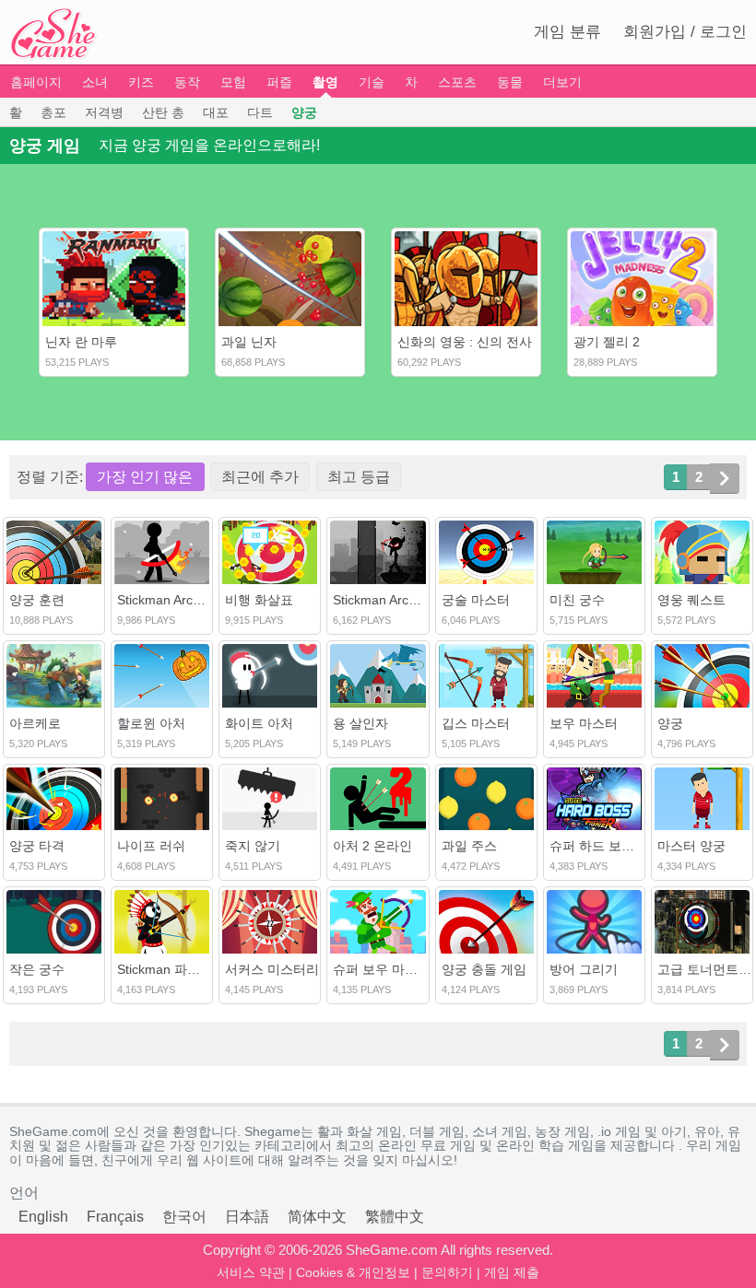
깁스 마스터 (476, 723)
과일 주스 (469, 845)
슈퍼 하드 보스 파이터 (613, 845)
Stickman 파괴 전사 (173, 969)
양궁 (304, 112)
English (43, 1216)
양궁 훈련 (37, 599)
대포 (216, 112)
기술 (371, 82)
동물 (510, 82)
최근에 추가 (260, 477)
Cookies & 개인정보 (353, 1272)
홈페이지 (36, 82)
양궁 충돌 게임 (484, 969)
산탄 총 (163, 112)
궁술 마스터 (476, 599)
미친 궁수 (577, 599)
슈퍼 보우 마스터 (382, 969)
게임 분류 (567, 32)
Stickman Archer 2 (170, 599)
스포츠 (457, 82)
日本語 (247, 1216)
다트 (260, 112)
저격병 (104, 112)
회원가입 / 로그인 (685, 32)
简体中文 (317, 1216)
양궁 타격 (37, 845)
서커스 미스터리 (272, 969)
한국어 (184, 1216)
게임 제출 (511, 1272)
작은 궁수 (37, 969)
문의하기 (447, 1272)
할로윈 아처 (151, 723)
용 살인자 (360, 723)
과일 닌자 (249, 341)
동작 (187, 82)
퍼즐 (279, 82)
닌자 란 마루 (81, 341)
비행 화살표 (259, 599)
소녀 (95, 82)
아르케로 (35, 723)
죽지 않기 (252, 845)
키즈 (141, 82)
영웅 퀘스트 (691, 599)
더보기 (562, 82)
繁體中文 (394, 1216)
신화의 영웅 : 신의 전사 (464, 341)
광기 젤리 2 (606, 341)
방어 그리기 (583, 969)
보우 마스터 (583, 723)
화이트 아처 (259, 723)
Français (115, 1216)
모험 (233, 82)
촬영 (325, 82)
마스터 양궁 (691, 845)
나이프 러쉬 (151, 845)
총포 (53, 112)
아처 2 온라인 (372, 845)
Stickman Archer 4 (386, 599)
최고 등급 (358, 477)
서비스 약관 (251, 1272)
